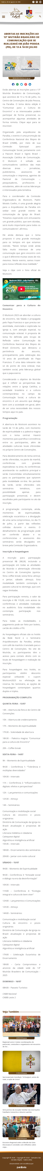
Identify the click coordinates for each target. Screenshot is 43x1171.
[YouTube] (40, 2)
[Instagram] (37, 2)
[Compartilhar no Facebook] (13, 84)
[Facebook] (33, 2)
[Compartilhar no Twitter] (21, 84)
